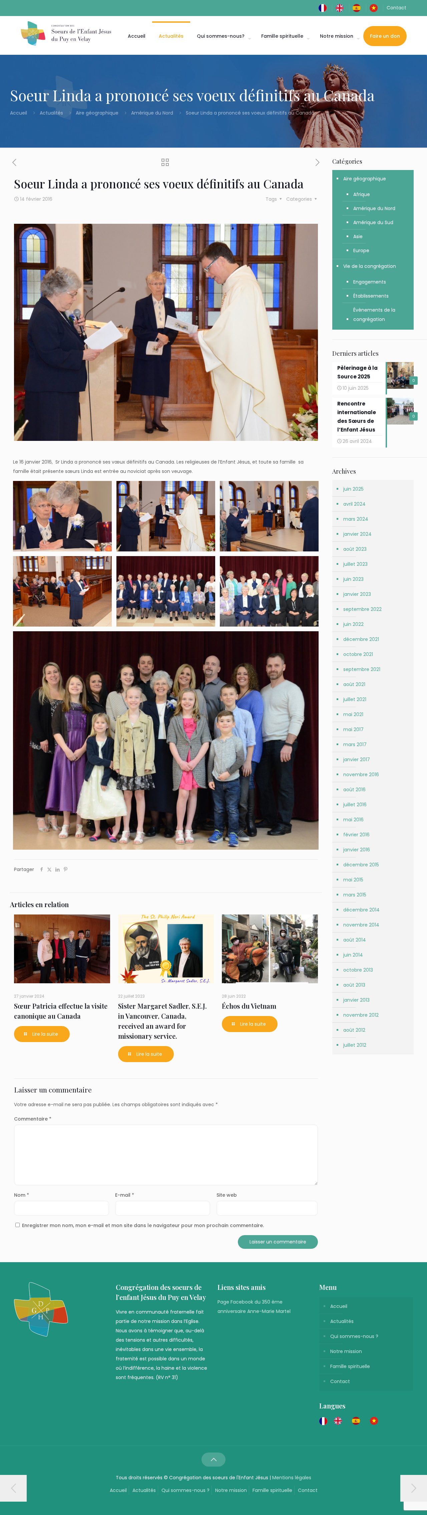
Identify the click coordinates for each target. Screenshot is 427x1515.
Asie (358, 236)
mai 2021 (353, 714)
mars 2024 (355, 519)
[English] (341, 7)
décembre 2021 (361, 639)
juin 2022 (353, 624)
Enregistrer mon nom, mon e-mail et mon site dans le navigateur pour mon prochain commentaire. (143, 1225)
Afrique (361, 194)
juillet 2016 (355, 804)
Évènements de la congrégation (374, 315)
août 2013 (354, 985)
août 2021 (354, 684)
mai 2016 (353, 819)
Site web (227, 1195)
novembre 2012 (361, 1015)
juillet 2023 (355, 564)
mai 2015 (353, 879)
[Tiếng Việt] (375, 7)
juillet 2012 (354, 1045)
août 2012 (354, 1030)
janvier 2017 (356, 759)
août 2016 (354, 789)
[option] (340, 1421)
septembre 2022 (362, 609)
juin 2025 (353, 489)
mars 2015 (354, 894)
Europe (361, 250)
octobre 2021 (358, 654)
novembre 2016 (361, 774)
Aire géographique (97, 113)
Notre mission (346, 1351)
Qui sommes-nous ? (354, 1336)
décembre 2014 (361, 909)
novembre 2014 (361, 924)
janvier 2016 (356, 849)
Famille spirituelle (350, 1366)
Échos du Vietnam (249, 1005)
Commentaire (32, 1119)
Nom (21, 1195)
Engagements (369, 282)
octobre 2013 (358, 970)
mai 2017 (353, 729)
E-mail (124, 1195)
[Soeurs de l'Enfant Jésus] (66, 33)
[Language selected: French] (352, 1421)
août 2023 (355, 549)
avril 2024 (354, 504)
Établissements (371, 296)
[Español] (358, 7)
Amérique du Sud (373, 222)
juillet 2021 (354, 699)
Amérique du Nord (152, 113)
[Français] (324, 7)
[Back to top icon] (213, 1460)
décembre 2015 (361, 864)
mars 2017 (355, 744)
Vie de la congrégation (369, 266)
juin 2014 (353, 955)
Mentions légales (291, 1477)
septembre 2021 (361, 669)
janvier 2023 (357, 594)
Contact (396, 7)
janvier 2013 (356, 1000)
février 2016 (356, 834)
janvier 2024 (357, 534)
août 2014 (354, 940)
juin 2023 (353, 579)
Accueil (19, 113)
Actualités (51, 113)
